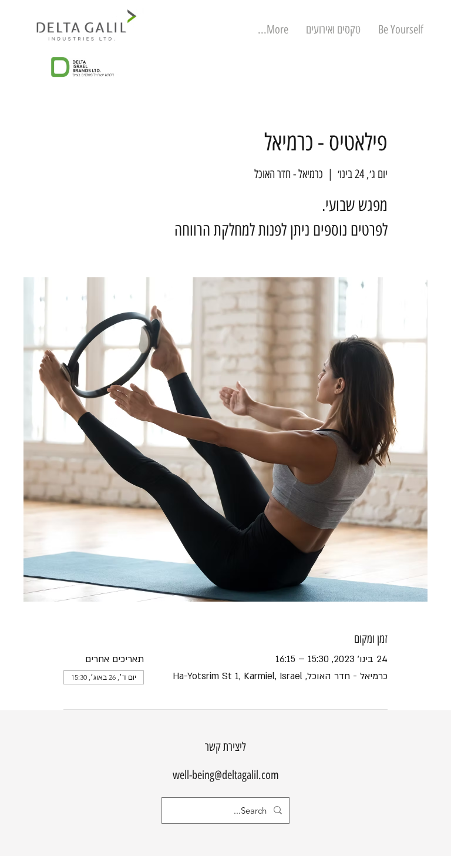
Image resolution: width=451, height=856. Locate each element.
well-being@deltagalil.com (226, 775)
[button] (333, 29)
